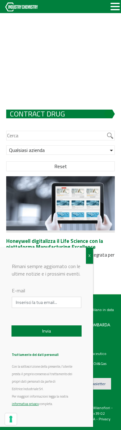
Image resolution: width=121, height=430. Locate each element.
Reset (60, 166)
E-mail (18, 290)
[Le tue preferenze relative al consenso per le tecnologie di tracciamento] (11, 419)
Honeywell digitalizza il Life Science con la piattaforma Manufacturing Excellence (54, 244)
